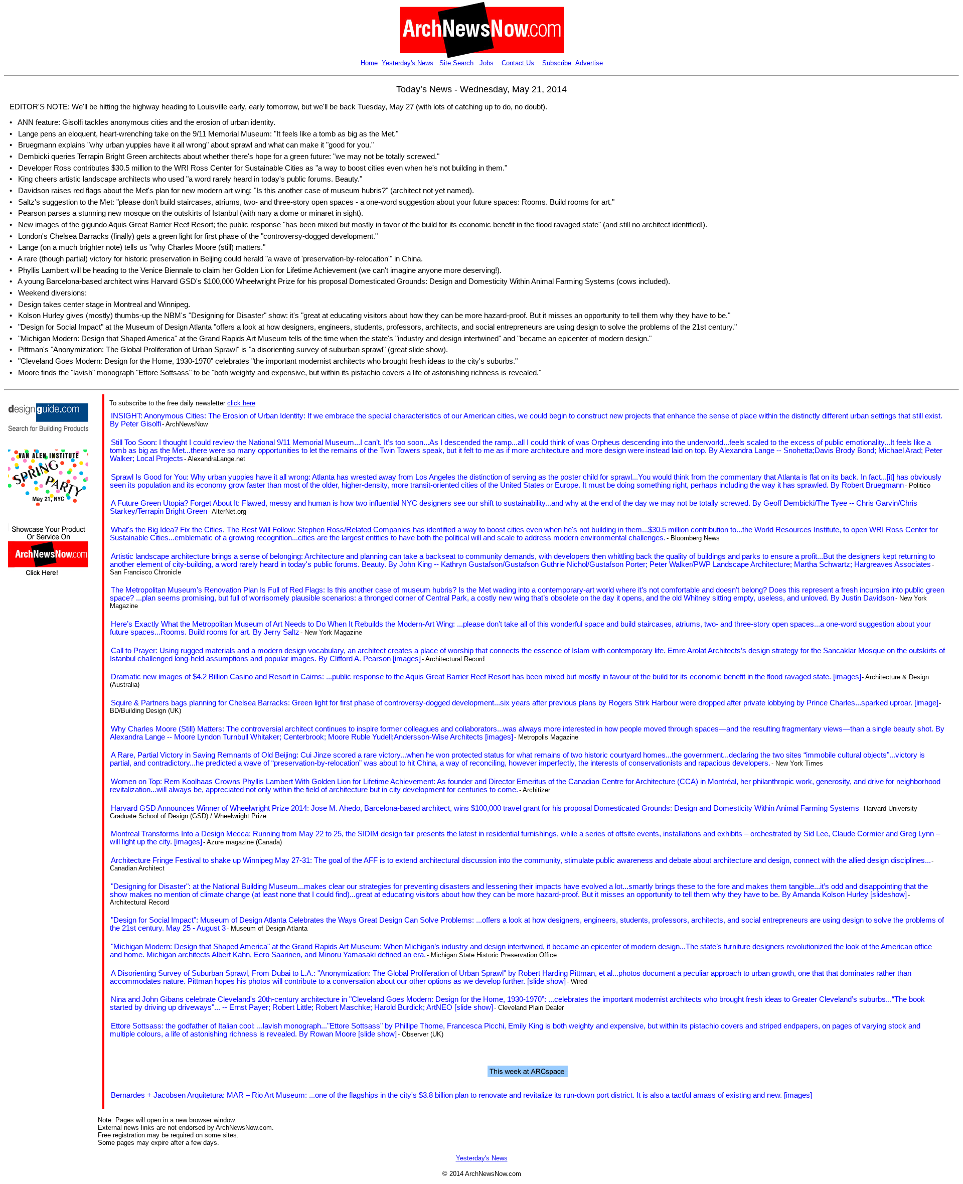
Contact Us (518, 63)
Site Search (456, 63)
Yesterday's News (407, 63)
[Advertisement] (38, 763)
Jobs (486, 63)
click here (241, 403)
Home (369, 63)
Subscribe (556, 63)
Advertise (589, 63)
